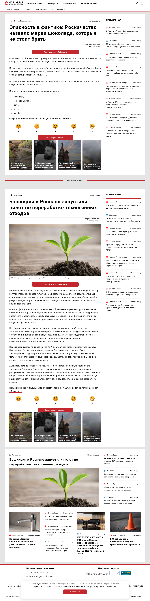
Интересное (84, 534)
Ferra (28, 303)
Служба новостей (92, 44)
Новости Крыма (115, 27)
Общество (113, 41)
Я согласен (75, 592)
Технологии (18, 195)
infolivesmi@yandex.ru (39, 576)
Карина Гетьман (92, 219)
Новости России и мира (23, 21)
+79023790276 (40, 572)
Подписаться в (55, 52)
